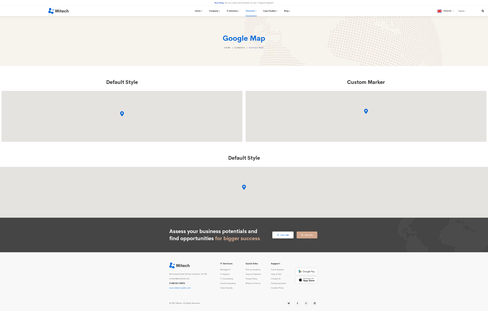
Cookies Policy (277, 288)
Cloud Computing (227, 283)
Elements (239, 48)
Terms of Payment (253, 274)
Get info (308, 235)
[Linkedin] (315, 303)
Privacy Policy (251, 278)
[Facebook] (297, 303)
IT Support (225, 274)
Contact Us (276, 278)
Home (227, 48)
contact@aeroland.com (179, 278)
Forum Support (277, 269)
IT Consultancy (226, 278)
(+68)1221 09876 (177, 283)
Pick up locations (253, 269)
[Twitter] (289, 303)
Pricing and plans (278, 283)
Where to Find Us (253, 283)
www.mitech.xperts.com (179, 288)
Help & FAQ (276, 274)
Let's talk (284, 235)
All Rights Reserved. (191, 303)
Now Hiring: (219, 3)
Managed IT (225, 269)
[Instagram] (306, 303)
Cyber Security (226, 288)
